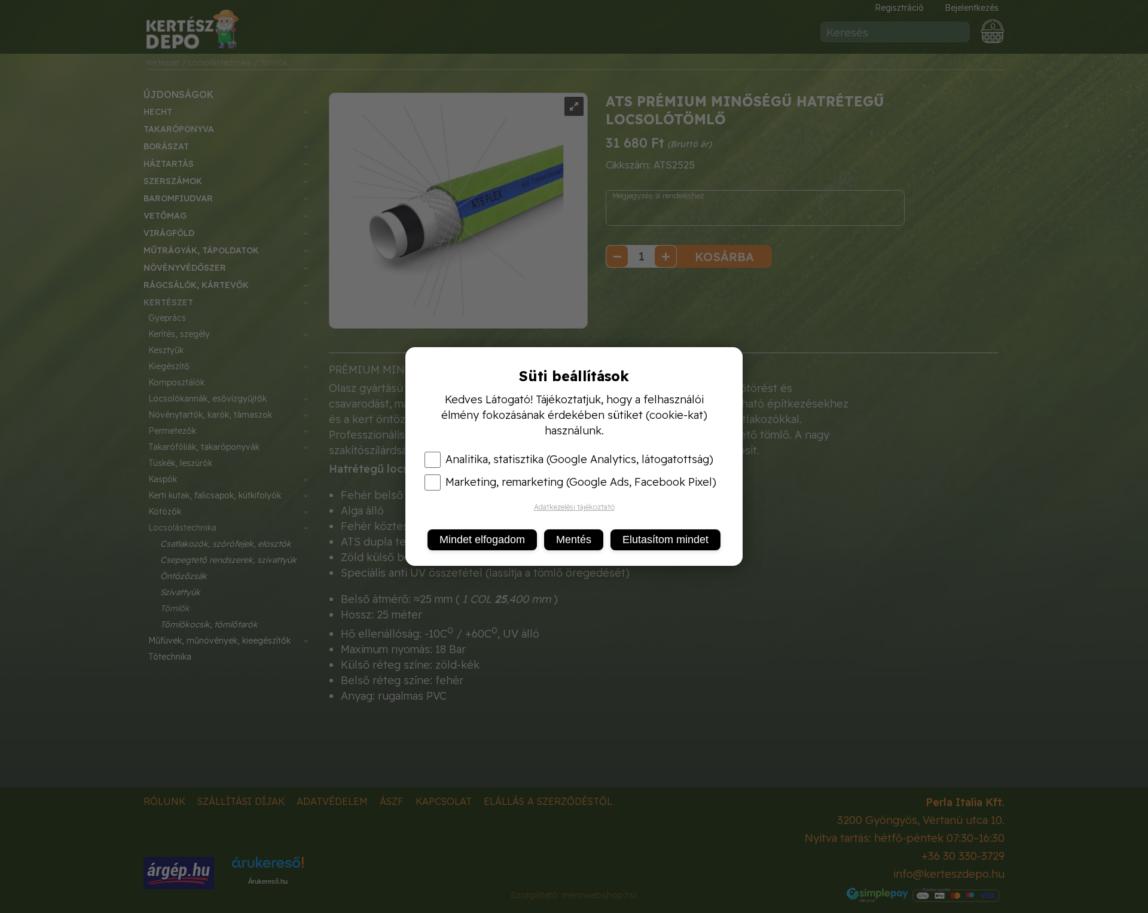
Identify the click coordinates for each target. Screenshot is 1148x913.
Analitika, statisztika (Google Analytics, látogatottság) (579, 459)
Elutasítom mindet (665, 540)
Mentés (573, 540)
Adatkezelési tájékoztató (574, 507)
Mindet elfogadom (482, 540)
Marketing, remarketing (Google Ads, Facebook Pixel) (580, 482)
